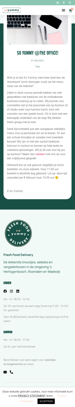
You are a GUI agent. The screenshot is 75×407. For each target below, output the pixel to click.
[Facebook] (5, 291)
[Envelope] (5, 372)
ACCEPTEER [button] (46, 401)
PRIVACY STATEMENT (32, 395)
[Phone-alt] (11, 372)
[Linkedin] (17, 291)
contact (40, 154)
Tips (37, 66)
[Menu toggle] (63, 10)
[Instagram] (11, 291)
